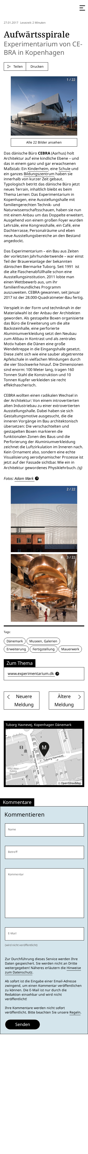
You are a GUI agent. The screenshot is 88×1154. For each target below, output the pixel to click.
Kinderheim (38, 168)
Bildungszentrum (39, 173)
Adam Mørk (24, 478)
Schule (64, 168)
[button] (44, 749)
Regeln (74, 1012)
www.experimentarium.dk (31, 673)
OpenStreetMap (71, 783)
